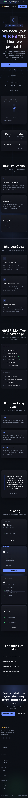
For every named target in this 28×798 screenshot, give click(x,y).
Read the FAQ (21, 713)
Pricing (4, 775)
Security (4, 785)
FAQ (3, 783)
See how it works (14, 69)
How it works (5, 745)
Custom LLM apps (7, 762)
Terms (19, 795)
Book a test (14, 540)
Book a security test (14, 64)
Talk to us (14, 627)
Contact (4, 772)
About (4, 770)
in (5, 737)
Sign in (14, 6)
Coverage (5, 747)
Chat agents (5, 760)
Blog (4, 788)
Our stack (5, 749)
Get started (22, 6)
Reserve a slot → (14, 2)
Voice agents (5, 757)
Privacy (14, 795)
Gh (8, 737)
